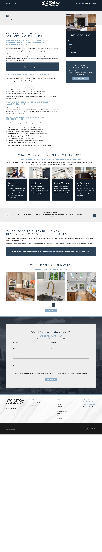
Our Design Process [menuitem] (72, 52)
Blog (58, 416)
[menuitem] (7, 432)
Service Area (59, 413)
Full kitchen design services (14, 88)
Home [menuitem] (17, 9)
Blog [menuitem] (75, 9)
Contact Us (59, 418)
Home (58, 402)
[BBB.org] (15, 3)
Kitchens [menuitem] (70, 44)
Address (15, 354)
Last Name (53, 342)
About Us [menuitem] (24, 9)
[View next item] (94, 215)
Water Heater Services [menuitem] (54, 9)
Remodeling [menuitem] (33, 9)
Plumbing (59, 409)
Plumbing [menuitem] (42, 9)
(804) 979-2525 (41, 251)
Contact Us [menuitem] (82, 9)
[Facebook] (9, 3)
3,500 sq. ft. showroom (32, 58)
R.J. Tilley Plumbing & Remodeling (21, 50)
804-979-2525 (90, 4)
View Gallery (51, 310)
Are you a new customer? (18, 359)
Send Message (51, 379)
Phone (14, 348)
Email (52, 348)
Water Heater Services (62, 411)
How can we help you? (18, 365)
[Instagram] (12, 3)
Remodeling (59, 406)
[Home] (51, 3)
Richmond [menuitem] (71, 48)
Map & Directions (32, 405)
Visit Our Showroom (80, 78)
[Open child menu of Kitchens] (92, 45)
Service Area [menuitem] (67, 9)
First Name (15, 342)
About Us (59, 404)
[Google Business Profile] (7, 3)
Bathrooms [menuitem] (70, 40)
